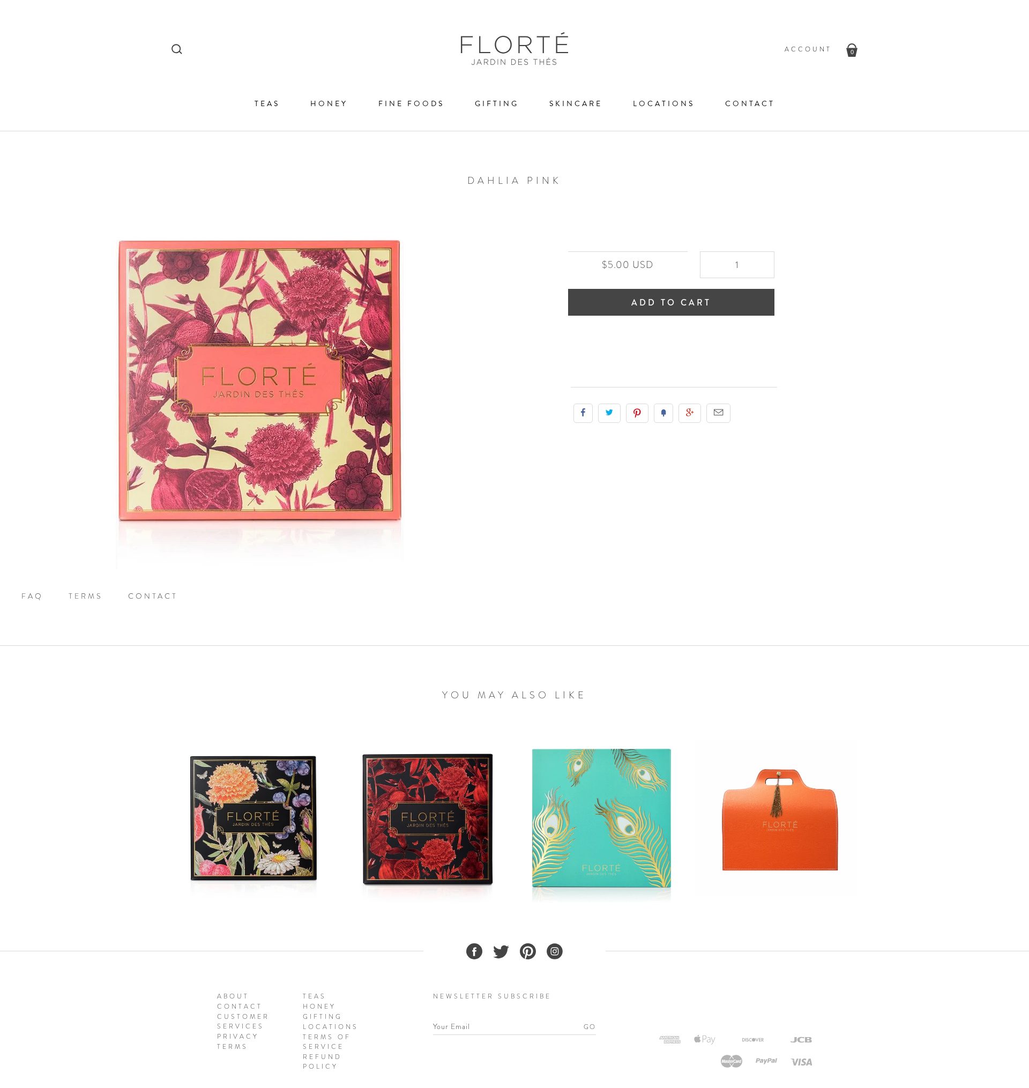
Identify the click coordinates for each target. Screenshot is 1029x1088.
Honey (329, 103)
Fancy (663, 413)
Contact (750, 103)
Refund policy (322, 1061)
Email (718, 413)
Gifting (497, 103)
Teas (267, 103)
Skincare (575, 103)
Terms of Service (327, 1042)
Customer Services (243, 1021)
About (233, 996)
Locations (664, 103)
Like (583, 413)
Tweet (609, 413)
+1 (689, 413)
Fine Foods (411, 103)
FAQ (32, 596)
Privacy (238, 1036)
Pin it (637, 413)
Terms (86, 596)
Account (808, 49)
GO (590, 1027)
